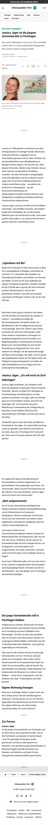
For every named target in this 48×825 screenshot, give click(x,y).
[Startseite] (5, 774)
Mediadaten (12, 814)
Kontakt (20, 817)
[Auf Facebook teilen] (28, 66)
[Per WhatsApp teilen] (38, 66)
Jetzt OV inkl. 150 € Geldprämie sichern (24, 2)
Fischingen (7, 15)
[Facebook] (30, 796)
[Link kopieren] (23, 66)
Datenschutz (36, 810)
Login (44, 8)
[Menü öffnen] (3, 8)
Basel (28, 15)
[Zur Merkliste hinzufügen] (44, 66)
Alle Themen (15, 18)
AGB (28, 810)
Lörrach (6, 18)
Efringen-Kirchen (19, 15)
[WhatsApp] (22, 796)
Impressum (29, 817)
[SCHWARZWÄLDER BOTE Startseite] (24, 7)
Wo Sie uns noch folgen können (26, 802)
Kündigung (10, 817)
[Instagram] (17, 796)
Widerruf (38, 817)
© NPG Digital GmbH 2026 (24, 789)
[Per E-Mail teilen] (33, 66)
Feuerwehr (36, 15)
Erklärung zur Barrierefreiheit (29, 814)
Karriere (21, 810)
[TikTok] (26, 796)
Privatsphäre (12, 810)
